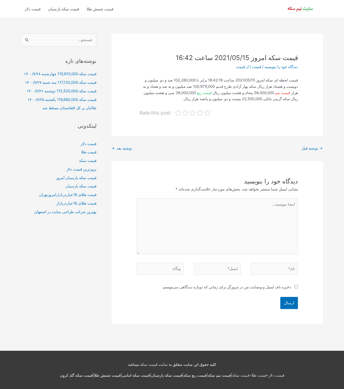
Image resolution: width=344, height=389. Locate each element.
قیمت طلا (88, 152)
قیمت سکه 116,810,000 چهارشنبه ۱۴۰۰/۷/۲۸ (60, 73)
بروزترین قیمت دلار (81, 169)
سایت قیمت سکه (154, 364)
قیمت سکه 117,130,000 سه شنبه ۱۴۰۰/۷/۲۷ (60, 82)
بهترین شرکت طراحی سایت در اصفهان (65, 211)
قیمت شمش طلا (100, 9)
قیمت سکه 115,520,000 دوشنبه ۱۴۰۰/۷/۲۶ (61, 91)
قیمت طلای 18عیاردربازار (76, 203)
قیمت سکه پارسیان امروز (76, 177)
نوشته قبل (312, 148)
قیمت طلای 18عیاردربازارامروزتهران (67, 194)
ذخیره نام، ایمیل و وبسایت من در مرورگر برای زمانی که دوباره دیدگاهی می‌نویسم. (226, 287)
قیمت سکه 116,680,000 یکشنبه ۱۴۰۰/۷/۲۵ (61, 99)
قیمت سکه (87, 160)
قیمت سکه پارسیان (63, 9)
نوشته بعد (122, 148)
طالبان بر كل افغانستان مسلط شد (69, 107)
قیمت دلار (33, 9)
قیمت (256, 66)
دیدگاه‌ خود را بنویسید (281, 66)
